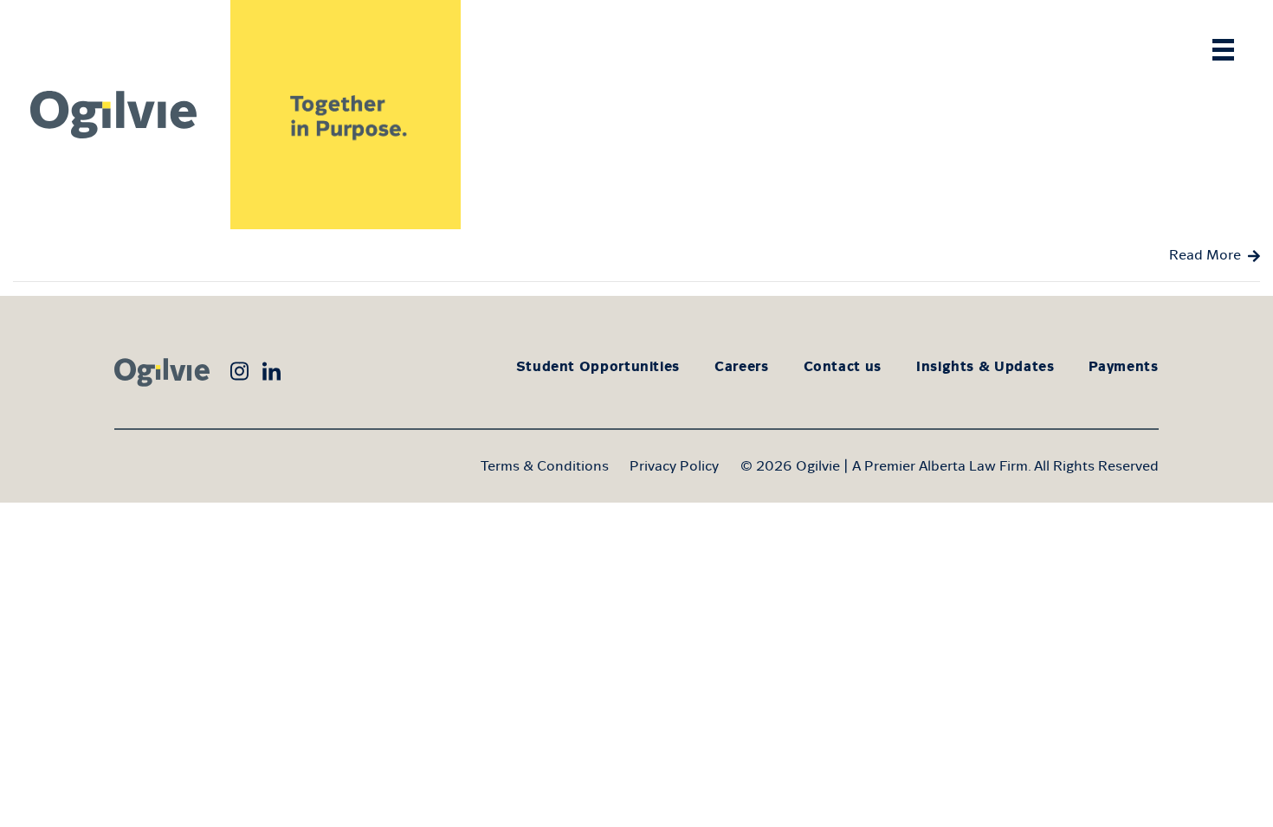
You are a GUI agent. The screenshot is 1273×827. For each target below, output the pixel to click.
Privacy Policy (674, 466)
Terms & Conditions (545, 466)
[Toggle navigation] (1223, 50)
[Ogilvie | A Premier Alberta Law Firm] (115, 114)
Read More (1205, 255)
